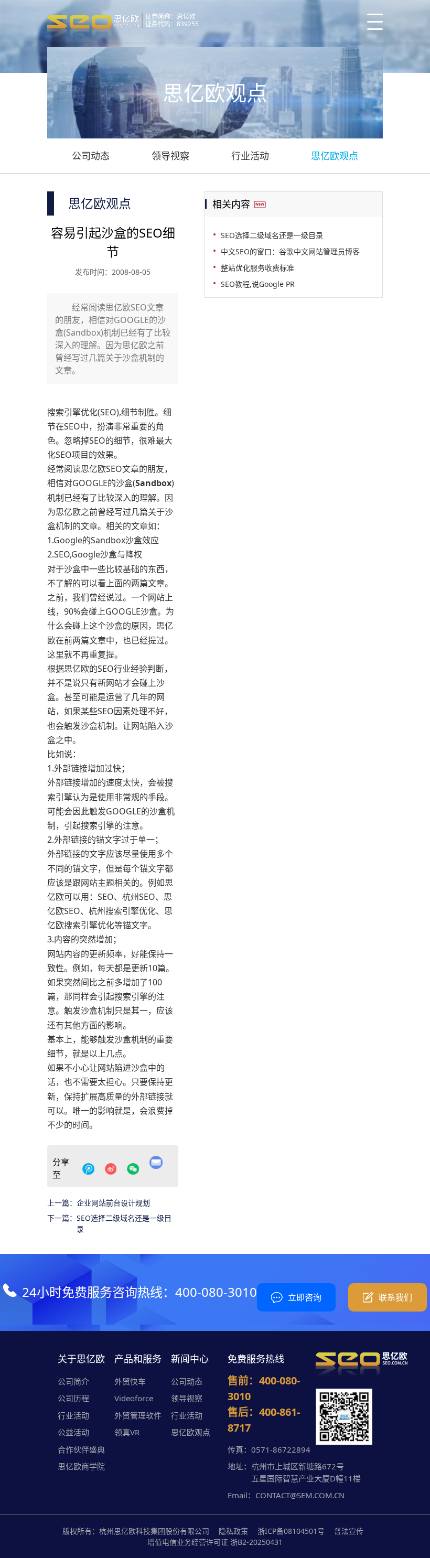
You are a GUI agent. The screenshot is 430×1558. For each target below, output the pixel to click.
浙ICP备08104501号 (291, 1531)
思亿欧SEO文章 (110, 469)
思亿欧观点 (334, 155)
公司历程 (73, 1398)
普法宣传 (348, 1531)
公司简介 (73, 1381)
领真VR (126, 1432)
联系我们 (395, 1297)
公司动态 (91, 155)
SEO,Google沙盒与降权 (98, 554)
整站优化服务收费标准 (257, 268)
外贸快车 (130, 1381)
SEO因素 (114, 711)
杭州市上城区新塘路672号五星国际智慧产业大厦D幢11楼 (306, 1472)
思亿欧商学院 (81, 1466)
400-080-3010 (216, 1292)
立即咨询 (304, 1297)
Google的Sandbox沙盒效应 (106, 540)
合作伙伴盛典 (81, 1449)
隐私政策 (233, 1531)
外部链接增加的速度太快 (93, 782)
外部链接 (64, 853)
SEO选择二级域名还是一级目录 (124, 1223)
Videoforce (133, 1398)
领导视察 (170, 155)
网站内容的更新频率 (85, 954)
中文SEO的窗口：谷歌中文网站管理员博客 (290, 251)
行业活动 (250, 155)
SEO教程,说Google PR (258, 284)
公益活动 (73, 1432)
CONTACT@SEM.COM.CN (300, 1495)
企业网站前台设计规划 (113, 1203)
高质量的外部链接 (131, 1096)
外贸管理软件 (138, 1415)
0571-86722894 (280, 1449)
